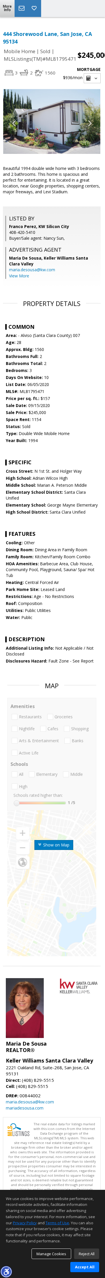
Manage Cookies (51, 1253)
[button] (6, 1271)
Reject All (86, 1253)
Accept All (84, 1267)
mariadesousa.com (24, 1108)
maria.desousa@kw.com (32, 269)
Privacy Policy (25, 1222)
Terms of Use (57, 1222)
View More (19, 276)
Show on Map (55, 845)
